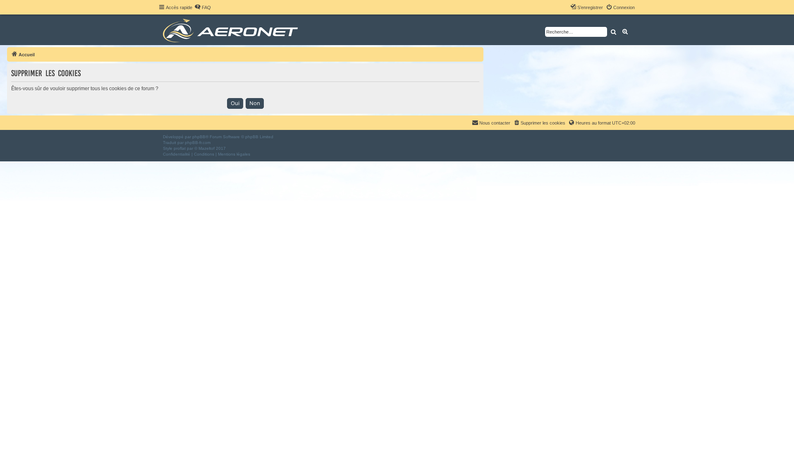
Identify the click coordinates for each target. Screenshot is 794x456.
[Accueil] (232, 30)
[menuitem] (202, 7)
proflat (180, 148)
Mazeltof (206, 148)
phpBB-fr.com (197, 142)
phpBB (199, 136)
